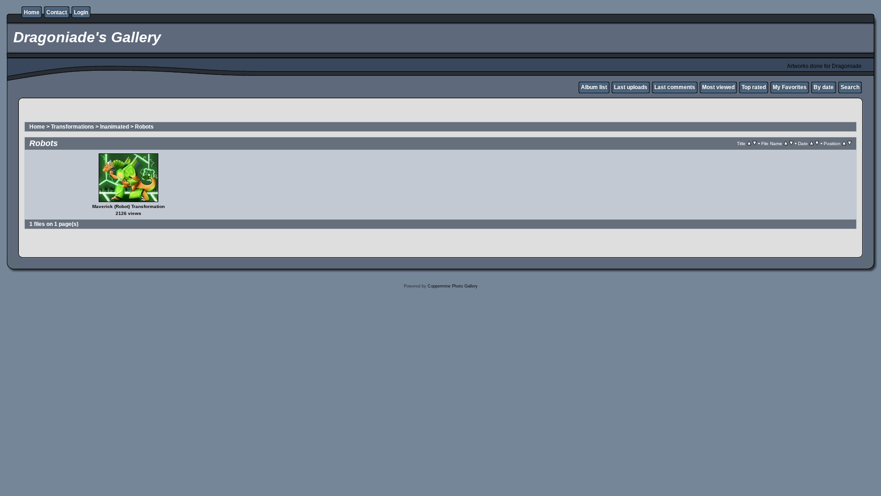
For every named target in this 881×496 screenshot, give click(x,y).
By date (824, 87)
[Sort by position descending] (850, 143)
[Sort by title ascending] (749, 143)
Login (81, 12)
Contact (56, 12)
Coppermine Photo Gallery (453, 286)
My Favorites (790, 87)
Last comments (674, 87)
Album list (594, 87)
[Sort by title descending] (755, 143)
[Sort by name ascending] (786, 143)
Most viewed (718, 87)
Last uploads (630, 87)
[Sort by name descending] (791, 143)
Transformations (72, 127)
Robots (144, 127)
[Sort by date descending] (817, 143)
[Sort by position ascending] (844, 143)
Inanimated (114, 127)
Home (31, 12)
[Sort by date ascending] (811, 143)
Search (850, 87)
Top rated (754, 87)
